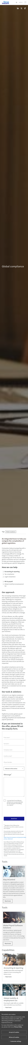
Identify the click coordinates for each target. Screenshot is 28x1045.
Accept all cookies (14, 1032)
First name (7, 737)
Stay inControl (9, 879)
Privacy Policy (18, 1027)
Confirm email (8, 756)
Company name (8, 750)
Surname (6, 743)
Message (8, 774)
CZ (20, 2)
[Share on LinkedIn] (18, 8)
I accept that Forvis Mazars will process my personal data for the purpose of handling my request (15, 803)
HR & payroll (9, 581)
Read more (8, 901)
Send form (14, 818)
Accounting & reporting (12, 571)
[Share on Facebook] (25, 8)
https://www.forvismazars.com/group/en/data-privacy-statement (15, 838)
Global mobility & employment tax (11, 999)
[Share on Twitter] (21, 8)
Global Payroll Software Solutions (13, 926)
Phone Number (8, 762)
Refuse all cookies (14, 1037)
